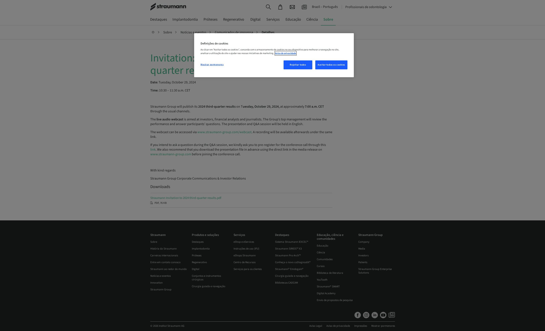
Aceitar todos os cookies (331, 65)
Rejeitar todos (298, 65)
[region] (274, 55)
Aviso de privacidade (285, 53)
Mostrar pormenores (212, 64)
